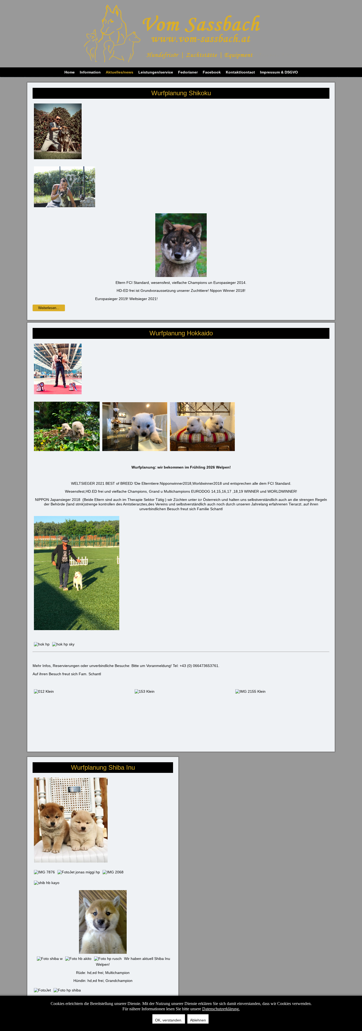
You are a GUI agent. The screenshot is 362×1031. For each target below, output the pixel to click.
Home (69, 72)
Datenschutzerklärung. (221, 1009)
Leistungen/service (155, 72)
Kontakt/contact (240, 72)
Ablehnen (198, 1020)
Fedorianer (188, 72)
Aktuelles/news (119, 72)
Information (90, 72)
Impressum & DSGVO (279, 72)
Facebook (212, 72)
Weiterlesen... (48, 308)
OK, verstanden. (168, 1020)
